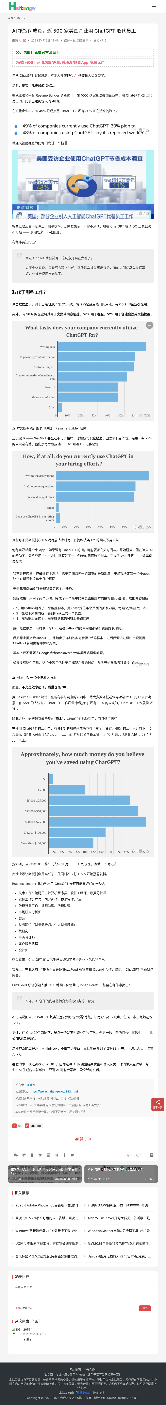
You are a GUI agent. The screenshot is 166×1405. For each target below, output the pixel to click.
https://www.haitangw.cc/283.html (54, 1091)
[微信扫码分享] (15, 1155)
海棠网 (31, 1084)
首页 (10, 18)
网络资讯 (82, 40)
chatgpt (36, 1125)
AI (75, 75)
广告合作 (89, 1369)
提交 (145, 1308)
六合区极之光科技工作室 (75, 1398)
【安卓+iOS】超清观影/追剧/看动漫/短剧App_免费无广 (59, 62)
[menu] (153, 6)
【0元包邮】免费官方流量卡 (37, 52)
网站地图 (75, 1369)
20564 (27, 1329)
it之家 (22, 40)
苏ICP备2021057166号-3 (122, 1398)
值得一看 (69, 40)
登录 (17, 1308)
